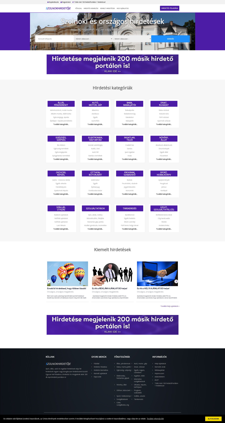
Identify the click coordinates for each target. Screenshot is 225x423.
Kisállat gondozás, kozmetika (95, 225)
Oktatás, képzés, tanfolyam (61, 173)
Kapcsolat (97, 377)
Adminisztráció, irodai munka (61, 110)
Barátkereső (129, 215)
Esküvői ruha (164, 114)
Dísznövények (164, 148)
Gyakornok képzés (61, 190)
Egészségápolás (61, 152)
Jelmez (163, 187)
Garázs (129, 148)
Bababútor (130, 117)
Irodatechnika (164, 225)
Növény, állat (164, 138)
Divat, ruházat (164, 103)
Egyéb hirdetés (129, 218)
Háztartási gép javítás (95, 222)
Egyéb (95, 117)
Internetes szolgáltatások (139, 380)
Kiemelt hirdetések (107, 8)
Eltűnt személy (129, 222)
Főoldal (78, 8)
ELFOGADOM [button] (213, 419)
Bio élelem (61, 145)
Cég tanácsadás (164, 218)
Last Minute (61, 225)
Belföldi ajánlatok (61, 218)
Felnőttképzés (61, 187)
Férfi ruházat (164, 117)
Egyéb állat (164, 152)
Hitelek (164, 222)
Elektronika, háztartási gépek (95, 138)
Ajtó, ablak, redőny (95, 215)
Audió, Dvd (95, 148)
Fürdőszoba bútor (95, 190)
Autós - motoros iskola (61, 180)
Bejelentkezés (54, 2)
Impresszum (159, 373)
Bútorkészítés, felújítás (95, 218)
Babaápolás (129, 110)
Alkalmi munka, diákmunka (61, 114)
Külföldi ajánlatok (61, 222)
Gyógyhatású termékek (61, 156)
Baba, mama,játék (129, 103)
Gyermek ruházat (163, 121)
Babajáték (129, 121)
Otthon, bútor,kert (95, 173)
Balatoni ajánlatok (61, 215)
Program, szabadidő (129, 173)
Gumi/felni (95, 121)
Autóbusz (95, 114)
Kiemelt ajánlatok (100, 373)
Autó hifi (95, 152)
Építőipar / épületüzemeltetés (61, 121)
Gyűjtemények (163, 180)
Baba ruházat (164, 110)
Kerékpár (164, 190)
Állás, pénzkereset (61, 103)
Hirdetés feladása (169, 8)
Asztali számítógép (95, 145)
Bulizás (129, 180)
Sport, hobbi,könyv (164, 173)
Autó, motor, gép (95, 103)
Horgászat (164, 183)
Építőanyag (95, 187)
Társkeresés (129, 208)
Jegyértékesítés (129, 187)
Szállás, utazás (61, 208)
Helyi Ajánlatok (123, 8)
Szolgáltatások (95, 208)
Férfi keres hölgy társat (129, 225)
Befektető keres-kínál (164, 215)
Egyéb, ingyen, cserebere (139, 371)
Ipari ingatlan (130, 152)
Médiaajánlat (160, 370)
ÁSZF (157, 380)
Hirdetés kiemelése (91, 8)
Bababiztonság (129, 114)
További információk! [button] (155, 419)
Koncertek (129, 190)
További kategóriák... (61, 124)
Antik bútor (95, 180)
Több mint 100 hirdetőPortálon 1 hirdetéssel (89, 2)
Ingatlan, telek (129, 138)
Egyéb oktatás (61, 183)
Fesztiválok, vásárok (129, 183)
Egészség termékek (61, 148)
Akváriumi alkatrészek (164, 145)
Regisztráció (66, 2)
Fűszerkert (164, 156)
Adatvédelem (160, 377)
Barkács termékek (95, 156)
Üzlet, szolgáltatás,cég (164, 208)
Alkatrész (95, 110)
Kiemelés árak (160, 367)
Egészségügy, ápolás (61, 117)
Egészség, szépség (61, 138)
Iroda (130, 156)
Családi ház (129, 145)
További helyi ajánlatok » (170, 306)
